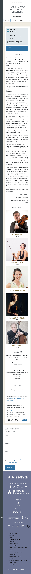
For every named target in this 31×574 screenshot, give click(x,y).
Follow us (12, 550)
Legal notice (13, 545)
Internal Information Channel (18, 560)
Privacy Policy (13, 533)
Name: (6, 435)
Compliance (12, 554)
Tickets (28, 20)
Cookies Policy (13, 543)
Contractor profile (15, 556)
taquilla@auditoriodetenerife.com (17, 410)
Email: (6, 451)
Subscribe (12, 541)
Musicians (14, 20)
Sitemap (11, 558)
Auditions (12, 535)
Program (21, 20)
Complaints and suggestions (18, 548)
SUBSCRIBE (10, 467)
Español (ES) (12, 564)
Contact (11, 537)
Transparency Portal (15, 552)
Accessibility (13, 562)
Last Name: (7, 443)
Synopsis (7, 20)
